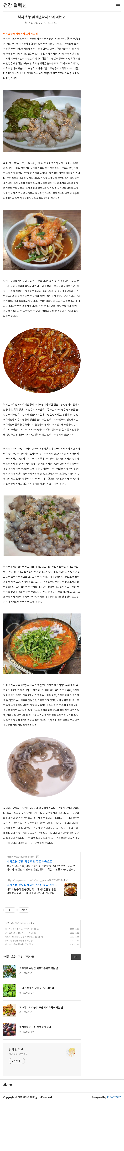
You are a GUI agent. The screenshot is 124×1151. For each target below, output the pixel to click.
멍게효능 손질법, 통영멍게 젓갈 (17, 941)
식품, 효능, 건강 (35, 23)
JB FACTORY (114, 1097)
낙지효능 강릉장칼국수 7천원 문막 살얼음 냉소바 (32, 885)
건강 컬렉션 (16, 1050)
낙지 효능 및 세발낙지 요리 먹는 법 (42, 17)
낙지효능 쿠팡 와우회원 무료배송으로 (29, 861)
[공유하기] (13, 910)
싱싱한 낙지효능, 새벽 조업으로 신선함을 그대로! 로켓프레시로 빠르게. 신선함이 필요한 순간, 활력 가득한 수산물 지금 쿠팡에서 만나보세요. (41, 868)
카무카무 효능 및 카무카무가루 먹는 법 (20, 929)
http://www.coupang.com (20, 857)
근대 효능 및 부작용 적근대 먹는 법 (19, 933)
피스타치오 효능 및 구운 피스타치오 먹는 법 (22, 937)
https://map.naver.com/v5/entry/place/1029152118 (34, 880)
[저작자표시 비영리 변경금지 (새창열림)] (34, 910)
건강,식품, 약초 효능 (18, 1054)
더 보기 (76, 957)
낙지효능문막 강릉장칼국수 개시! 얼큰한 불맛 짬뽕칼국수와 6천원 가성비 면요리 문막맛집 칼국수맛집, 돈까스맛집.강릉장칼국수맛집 (32, 891)
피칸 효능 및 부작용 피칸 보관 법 (18, 944)
